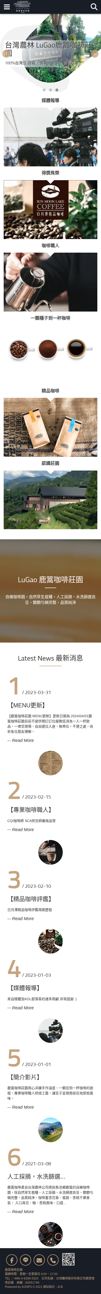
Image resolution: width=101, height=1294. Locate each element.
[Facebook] (11, 1260)
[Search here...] (94, 7)
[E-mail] (39, 1260)
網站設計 (49, 1287)
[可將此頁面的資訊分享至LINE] (25, 1260)
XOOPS (27, 1287)
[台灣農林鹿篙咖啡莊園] (22, 7)
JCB (60, 1287)
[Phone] (53, 1260)
